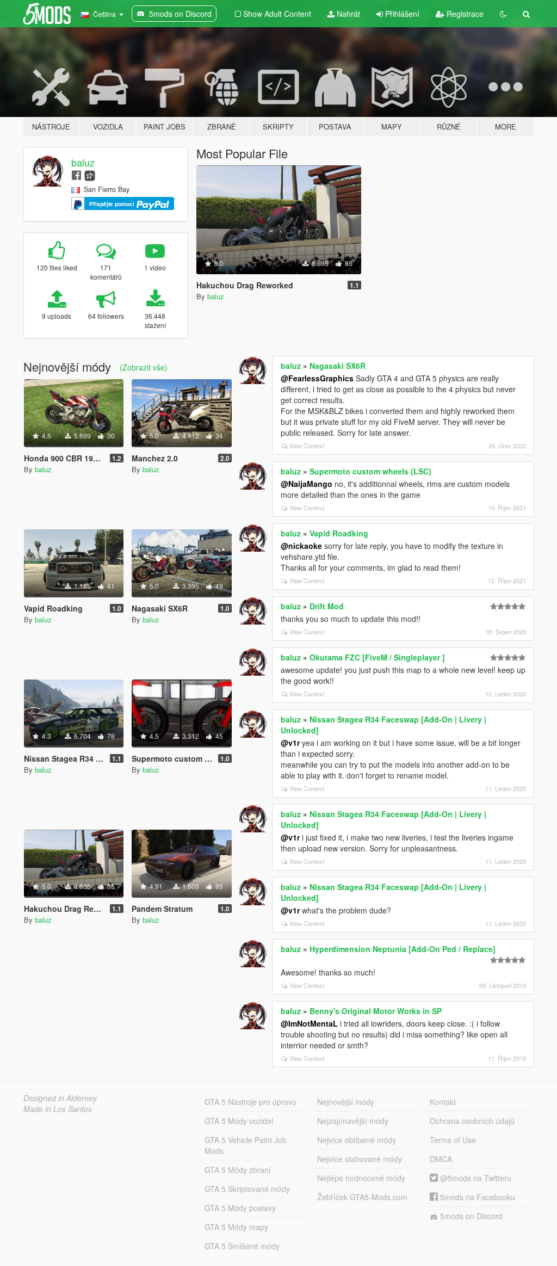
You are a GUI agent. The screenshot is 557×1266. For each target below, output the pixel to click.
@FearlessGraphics (317, 378)
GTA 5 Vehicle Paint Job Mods (246, 1145)
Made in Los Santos (57, 1108)
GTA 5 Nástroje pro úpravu (250, 1101)
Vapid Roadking (339, 533)
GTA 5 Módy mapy (236, 1226)
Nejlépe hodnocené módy (361, 1177)
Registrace (464, 13)
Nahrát (347, 13)
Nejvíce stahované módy (359, 1158)
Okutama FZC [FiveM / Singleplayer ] (377, 657)
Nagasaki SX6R (338, 365)
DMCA (441, 1158)
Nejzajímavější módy (352, 1120)
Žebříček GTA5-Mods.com (362, 1196)
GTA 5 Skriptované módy (247, 1188)
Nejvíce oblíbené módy (356, 1139)
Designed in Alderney (60, 1097)
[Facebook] (76, 174)
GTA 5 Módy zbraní (238, 1169)
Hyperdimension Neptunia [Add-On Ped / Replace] (403, 948)
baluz (83, 162)
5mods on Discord (470, 1216)
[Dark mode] (503, 13)
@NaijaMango (306, 483)
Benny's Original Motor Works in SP (376, 1010)
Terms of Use (453, 1139)
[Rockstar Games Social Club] (90, 174)
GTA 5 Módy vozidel (239, 1120)
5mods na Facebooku (476, 1196)
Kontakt (443, 1101)
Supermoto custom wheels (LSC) (370, 471)
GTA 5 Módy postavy (240, 1207)
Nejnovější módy (345, 1101)
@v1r (290, 742)
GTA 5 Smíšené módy (242, 1245)
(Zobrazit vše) (144, 367)
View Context (306, 445)
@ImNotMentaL (309, 1023)
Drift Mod (327, 606)
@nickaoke (301, 545)
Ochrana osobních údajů (472, 1120)
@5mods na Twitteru (474, 1177)
